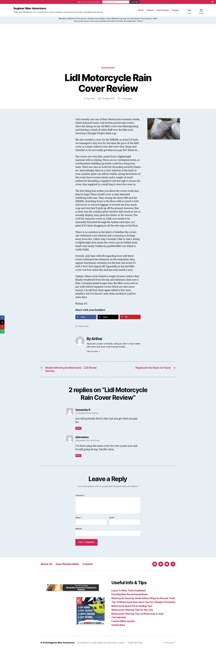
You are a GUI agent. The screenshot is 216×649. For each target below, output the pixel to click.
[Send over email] (2, 331)
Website (78, 529)
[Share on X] (2, 322)
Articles (175, 10)
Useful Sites (118, 625)
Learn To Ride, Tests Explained (128, 590)
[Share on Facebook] (2, 318)
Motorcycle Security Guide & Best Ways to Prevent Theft (143, 598)
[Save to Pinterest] (2, 326)
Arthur (92, 98)
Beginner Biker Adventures (30, 8)
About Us (46, 564)
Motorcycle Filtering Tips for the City (132, 609)
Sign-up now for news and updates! (88, 2)
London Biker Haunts (123, 621)
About (141, 10)
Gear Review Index (67, 564)
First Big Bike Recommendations (129, 594)
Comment (80, 495)
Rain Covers (83, 326)
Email (112, 518)
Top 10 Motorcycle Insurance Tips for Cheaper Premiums (143, 602)
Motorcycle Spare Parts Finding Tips (131, 606)
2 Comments (126, 98)
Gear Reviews (162, 10)
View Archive (93, 351)
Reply (78, 428)
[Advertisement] (108, 50)
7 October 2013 (108, 98)
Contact (150, 10)
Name (78, 518)
